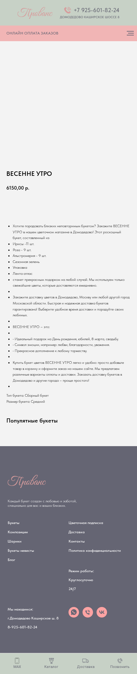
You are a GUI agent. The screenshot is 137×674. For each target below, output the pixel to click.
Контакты (76, 541)
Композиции (18, 532)
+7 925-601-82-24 (96, 10)
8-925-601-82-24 (22, 627)
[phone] (88, 615)
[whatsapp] (73, 615)
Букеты (13, 522)
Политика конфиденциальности (94, 550)
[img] (35, 13)
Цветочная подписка (85, 522)
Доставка (76, 532)
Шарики (14, 541)
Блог (11, 560)
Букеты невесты (21, 550)
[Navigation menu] (130, 33)
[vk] (102, 615)
